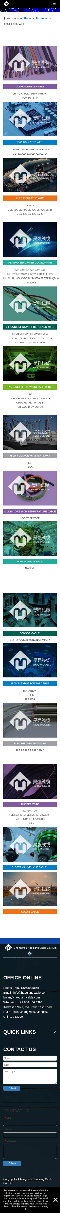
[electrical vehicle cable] (30, 844)
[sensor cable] (30, 610)
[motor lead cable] (30, 538)
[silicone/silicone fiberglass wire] (30, 303)
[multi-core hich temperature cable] (30, 488)
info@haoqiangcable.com (30, 992)
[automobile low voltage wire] (30, 363)
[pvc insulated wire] (30, 119)
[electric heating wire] (30, 720)
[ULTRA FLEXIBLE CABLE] (30, 63)
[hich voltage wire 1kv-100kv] (30, 432)
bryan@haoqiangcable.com (21, 997)
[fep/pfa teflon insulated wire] (30, 239)
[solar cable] (30, 889)
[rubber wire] (30, 781)
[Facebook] (30, 953)
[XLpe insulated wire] (30, 175)
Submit (12, 1088)
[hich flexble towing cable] (30, 660)
